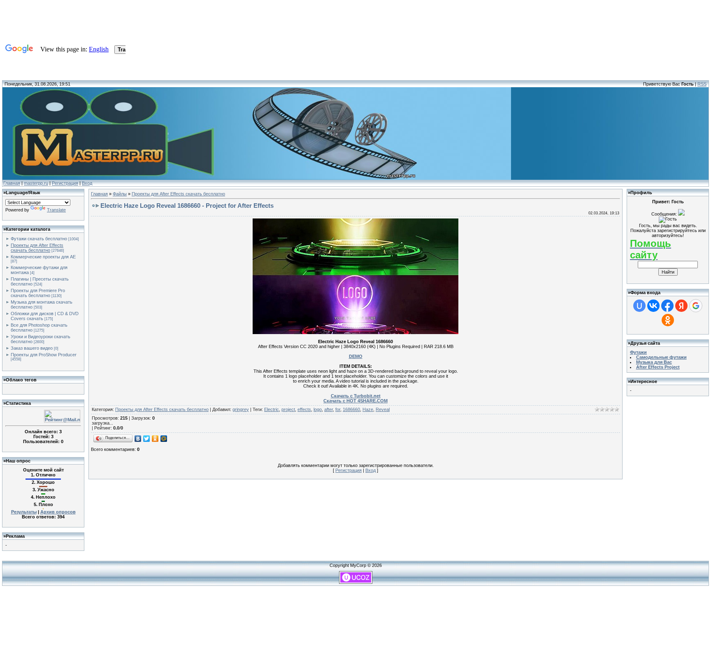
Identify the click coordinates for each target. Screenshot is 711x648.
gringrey (240, 409)
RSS (701, 83)
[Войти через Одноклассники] (668, 320)
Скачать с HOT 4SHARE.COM (355, 400)
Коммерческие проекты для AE (43, 256)
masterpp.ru (36, 183)
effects (304, 409)
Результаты (24, 511)
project (288, 409)
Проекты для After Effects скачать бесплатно (37, 248)
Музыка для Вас (654, 362)
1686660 (351, 409)
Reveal (383, 409)
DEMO (355, 356)
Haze (367, 409)
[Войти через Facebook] (667, 306)
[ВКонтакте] (138, 438)
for (337, 409)
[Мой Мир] (164, 438)
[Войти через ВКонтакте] (653, 306)
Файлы (120, 193)
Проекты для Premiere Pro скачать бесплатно (38, 293)
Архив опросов (58, 511)
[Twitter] (146, 438)
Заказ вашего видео (32, 348)
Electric (271, 409)
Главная (11, 183)
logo (318, 409)
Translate (56, 209)
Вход (87, 183)
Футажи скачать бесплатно (39, 238)
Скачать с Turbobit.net (356, 395)
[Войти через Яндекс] (681, 306)
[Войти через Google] (695, 305)
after (328, 409)
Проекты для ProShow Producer (44, 354)
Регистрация (65, 183)
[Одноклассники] (155, 438)
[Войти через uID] (639, 306)
